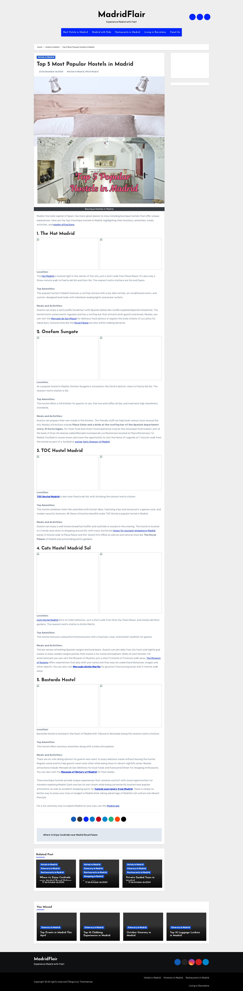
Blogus (72, 981)
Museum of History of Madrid (79, 772)
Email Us (175, 32)
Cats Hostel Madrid (47, 620)
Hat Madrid (48, 276)
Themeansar (86, 981)
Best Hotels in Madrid (75, 32)
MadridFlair (121, 15)
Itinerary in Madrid (50, 868)
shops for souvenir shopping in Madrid (134, 530)
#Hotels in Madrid (75, 71)
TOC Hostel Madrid (48, 496)
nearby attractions (63, 224)
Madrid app (113, 805)
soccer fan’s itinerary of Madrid (92, 441)
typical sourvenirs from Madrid (113, 789)
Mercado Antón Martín (87, 666)
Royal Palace (81, 322)
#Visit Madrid (91, 71)
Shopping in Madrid (93, 876)
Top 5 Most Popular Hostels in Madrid (85, 64)
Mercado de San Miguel (64, 318)
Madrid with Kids (101, 32)
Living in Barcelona (155, 32)
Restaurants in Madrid (127, 32)
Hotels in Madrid (46, 57)
